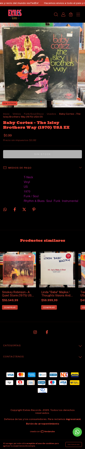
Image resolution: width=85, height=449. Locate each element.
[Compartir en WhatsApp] (5, 209)
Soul (49, 201)
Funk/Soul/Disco (34, 113)
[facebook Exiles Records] (47, 332)
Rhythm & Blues (34, 201)
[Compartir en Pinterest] (34, 209)
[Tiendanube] (42, 432)
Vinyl (27, 182)
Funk (57, 201)
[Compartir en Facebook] (15, 209)
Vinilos (17, 113)
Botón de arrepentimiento (42, 423)
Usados (51, 113)
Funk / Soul (31, 196)
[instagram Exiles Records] (35, 332)
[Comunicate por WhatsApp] (77, 432)
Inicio (6, 113)
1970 (27, 191)
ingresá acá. (73, 419)
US (26, 186)
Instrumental (70, 201)
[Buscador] (56, 14)
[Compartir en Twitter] (24, 209)
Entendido (74, 444)
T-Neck (28, 177)
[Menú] (78, 14)
